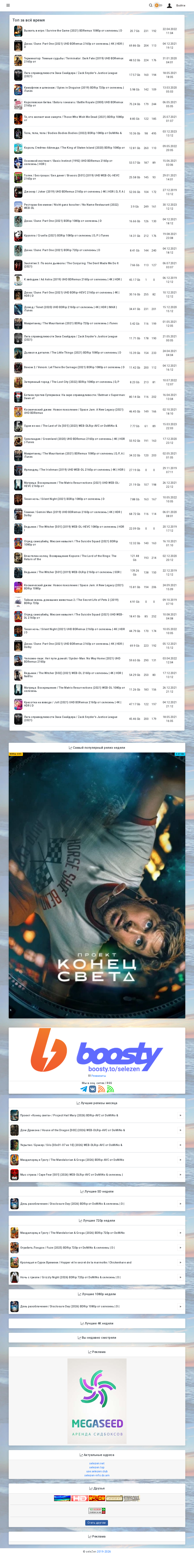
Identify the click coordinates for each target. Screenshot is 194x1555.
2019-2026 (104, 1551)
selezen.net (97, 1463)
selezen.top (97, 1467)
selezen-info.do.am (97, 1475)
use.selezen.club (97, 1471)
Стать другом (97, 1522)
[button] (175, 5)
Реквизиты (98, 1075)
